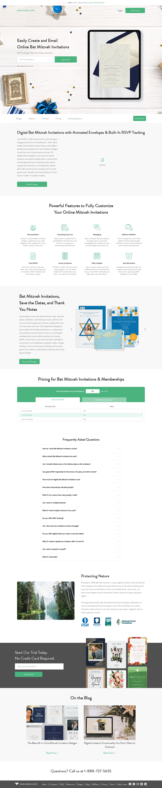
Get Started (135, 10)
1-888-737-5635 (97, 771)
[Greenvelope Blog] (145, 784)
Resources (70, 784)
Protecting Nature (75, 118)
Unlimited (104, 399)
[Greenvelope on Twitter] (141, 784)
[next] (145, 328)
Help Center (122, 784)
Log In (120, 10)
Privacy (104, 784)
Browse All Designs (29, 361)
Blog (87, 784)
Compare (53, 784)
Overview (45, 118)
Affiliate (95, 784)
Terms (112, 784)
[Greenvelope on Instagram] (138, 784)
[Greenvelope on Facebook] (130, 784)
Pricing (58, 118)
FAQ (62, 784)
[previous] (71, 328)
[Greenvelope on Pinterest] (134, 784)
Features (32, 118)
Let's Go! (65, 59)
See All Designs (32, 184)
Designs (19, 118)
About (44, 784)
